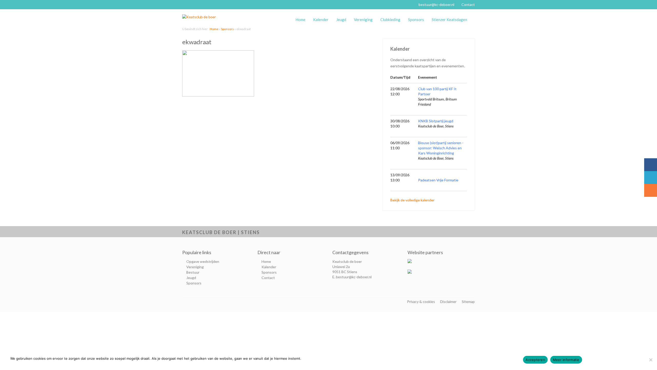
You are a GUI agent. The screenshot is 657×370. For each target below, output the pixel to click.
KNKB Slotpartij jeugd (435, 121)
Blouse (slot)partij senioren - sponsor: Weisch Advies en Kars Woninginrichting (440, 148)
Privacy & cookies (421, 301)
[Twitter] (650, 177)
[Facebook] (650, 164)
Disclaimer (448, 301)
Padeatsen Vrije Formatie (438, 180)
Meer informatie (566, 360)
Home (300, 19)
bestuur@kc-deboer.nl (436, 4)
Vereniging (363, 19)
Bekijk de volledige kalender (412, 200)
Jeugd (341, 19)
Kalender (320, 19)
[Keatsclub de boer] (201, 17)
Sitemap (468, 301)
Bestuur (192, 272)
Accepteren (535, 360)
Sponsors (416, 19)
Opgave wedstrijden (202, 261)
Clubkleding (390, 19)
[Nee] (650, 359)
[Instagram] (650, 190)
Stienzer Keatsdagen (449, 19)
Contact (468, 4)
